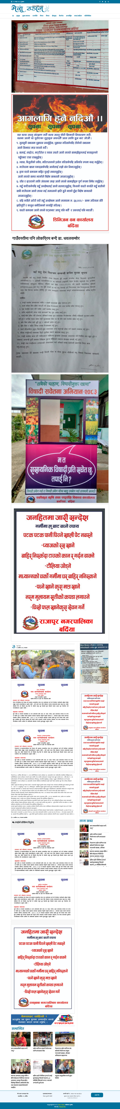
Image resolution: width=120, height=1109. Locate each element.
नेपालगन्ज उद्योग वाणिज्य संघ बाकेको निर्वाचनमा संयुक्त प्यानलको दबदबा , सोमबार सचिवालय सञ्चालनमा (63, 1052)
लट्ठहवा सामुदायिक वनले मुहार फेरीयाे (63, 1076)
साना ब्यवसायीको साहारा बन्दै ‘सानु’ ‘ (19, 1049)
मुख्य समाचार (26, 15)
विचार (47, 15)
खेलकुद (54, 15)
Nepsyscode (62, 1107)
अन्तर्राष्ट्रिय (69, 15)
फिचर (41, 15)
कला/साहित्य (78, 15)
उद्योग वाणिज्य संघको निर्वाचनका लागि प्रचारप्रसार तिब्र (42, 1049)
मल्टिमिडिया (87, 15)
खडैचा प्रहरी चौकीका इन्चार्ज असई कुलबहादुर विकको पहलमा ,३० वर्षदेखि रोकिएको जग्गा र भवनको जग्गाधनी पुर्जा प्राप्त (42, 1079)
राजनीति (35, 15)
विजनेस (61, 15)
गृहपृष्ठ (18, 15)
